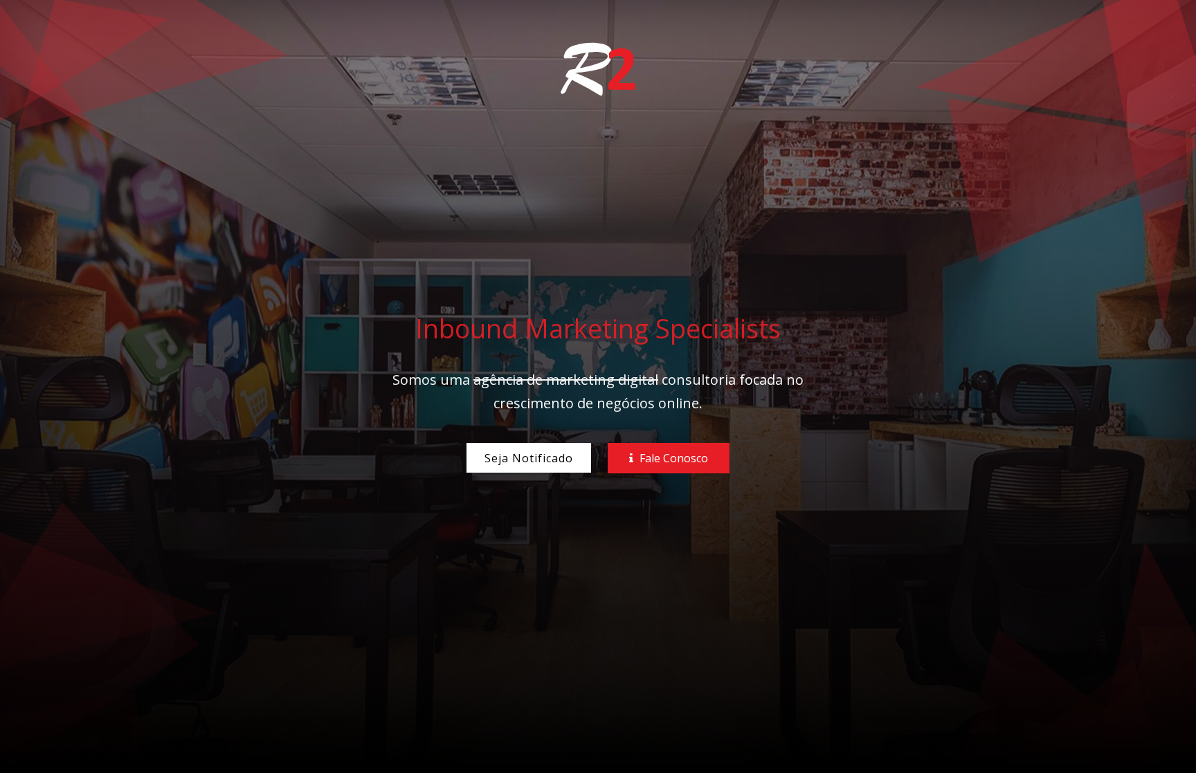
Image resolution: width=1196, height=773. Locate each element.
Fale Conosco (672, 458)
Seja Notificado (528, 458)
